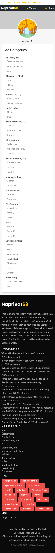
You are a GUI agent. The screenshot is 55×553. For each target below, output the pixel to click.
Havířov (10, 167)
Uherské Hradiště (15, 282)
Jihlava (10, 112)
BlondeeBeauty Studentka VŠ (15, 422)
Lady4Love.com (9, 517)
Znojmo (10, 90)
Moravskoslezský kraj (12, 451)
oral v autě (9, 500)
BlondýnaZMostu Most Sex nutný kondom (22, 361)
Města (18, 529)
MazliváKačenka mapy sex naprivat (18, 411)
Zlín (8, 286)
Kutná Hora (12, 254)
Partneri (34, 529)
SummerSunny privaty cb (13, 419)
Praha (4, 430)
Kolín (9, 250)
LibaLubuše (7, 393)
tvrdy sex (27, 509)
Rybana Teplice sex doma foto (16, 368)
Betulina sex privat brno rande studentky (21, 382)
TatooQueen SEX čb (11, 404)
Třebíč (10, 117)
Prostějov (11, 186)
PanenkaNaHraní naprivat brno (16, 379)
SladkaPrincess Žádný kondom (16, 390)
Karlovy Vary (13, 98)
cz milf (8, 490)
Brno (9, 80)
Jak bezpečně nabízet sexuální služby (27, 540)
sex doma (42, 500)
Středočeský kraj (9, 465)
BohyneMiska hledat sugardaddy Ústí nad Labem (25, 397)
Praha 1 (10, 226)
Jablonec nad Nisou (16, 149)
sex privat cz (10, 481)
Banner (25, 529)
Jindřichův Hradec (15, 67)
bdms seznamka (35, 486)
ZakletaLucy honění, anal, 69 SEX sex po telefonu (25, 371)
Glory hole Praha (39, 490)
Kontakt (42, 529)
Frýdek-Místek (13, 162)
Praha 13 (11, 236)
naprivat (24, 495)
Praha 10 (11, 231)
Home (12, 529)
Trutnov (10, 135)
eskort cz (21, 490)
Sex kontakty (14, 2)
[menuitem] (14, 2)
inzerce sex (10, 495)
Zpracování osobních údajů (27, 533)
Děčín (9, 268)
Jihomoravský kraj (10, 441)
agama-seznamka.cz (13, 486)
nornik (37, 495)
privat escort (26, 500)
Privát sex (26, 2)
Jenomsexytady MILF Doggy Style (18, 408)
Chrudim (11, 194)
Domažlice (12, 208)
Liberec (10, 154)
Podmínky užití (44, 536)
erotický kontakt (29, 481)
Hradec (10, 126)
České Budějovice (15, 62)
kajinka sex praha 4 (10, 415)
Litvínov (10, 273)
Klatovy (10, 213)
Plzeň (9, 218)
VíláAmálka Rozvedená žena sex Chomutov (22, 353)
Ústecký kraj (7, 434)
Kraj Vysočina (8, 458)
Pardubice (11, 199)
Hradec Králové (14, 130)
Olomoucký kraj (9, 448)
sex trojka (29, 504)
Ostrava (5, 454)
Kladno (10, 245)
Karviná (10, 172)
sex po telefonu (11, 504)
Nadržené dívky (40, 2)
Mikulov (10, 85)
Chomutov (12, 263)
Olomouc (11, 181)
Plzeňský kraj (7, 437)
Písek (9, 71)
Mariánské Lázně (14, 103)
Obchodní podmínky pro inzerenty (19, 536)
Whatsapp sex (44, 509)
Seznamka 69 (10, 509)
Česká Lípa (12, 144)
